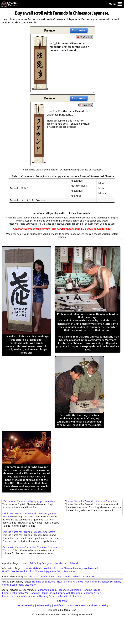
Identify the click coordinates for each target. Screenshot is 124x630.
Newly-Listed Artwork (66, 563)
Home (24, 563)
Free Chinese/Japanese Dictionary (103, 581)
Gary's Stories (63, 576)
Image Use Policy (25, 605)
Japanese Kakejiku (47, 589)
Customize (78, 30)
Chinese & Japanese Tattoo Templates (55, 571)
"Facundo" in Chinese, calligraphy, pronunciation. (29, 501)
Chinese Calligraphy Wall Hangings (21, 592)
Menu (112, 3)
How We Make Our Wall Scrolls (40, 568)
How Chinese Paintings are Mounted (78, 568)
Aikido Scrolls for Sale (69, 596)
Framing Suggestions (43, 581)
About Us (34, 576)
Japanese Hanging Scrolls (42, 596)
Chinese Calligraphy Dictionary (19, 584)
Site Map (62, 600)
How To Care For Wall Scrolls (17, 571)
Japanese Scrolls (92, 592)
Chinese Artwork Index (14, 596)
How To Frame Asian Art (70, 581)
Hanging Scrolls (91, 589)
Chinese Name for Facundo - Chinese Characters (28, 531)
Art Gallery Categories (41, 563)
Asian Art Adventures (84, 576)
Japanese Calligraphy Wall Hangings (62, 592)
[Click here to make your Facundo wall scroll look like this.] (40, 88)
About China (47, 576)
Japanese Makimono (70, 589)
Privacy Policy (44, 605)
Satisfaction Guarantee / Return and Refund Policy (81, 605)
